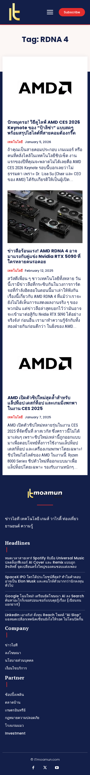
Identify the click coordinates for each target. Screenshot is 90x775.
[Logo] (14, 11)
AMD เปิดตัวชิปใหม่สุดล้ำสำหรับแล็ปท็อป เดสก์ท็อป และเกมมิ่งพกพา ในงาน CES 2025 (42, 403)
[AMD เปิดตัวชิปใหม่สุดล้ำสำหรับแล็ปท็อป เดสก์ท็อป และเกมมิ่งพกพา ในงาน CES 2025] (45, 363)
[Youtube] (57, 768)
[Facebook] (33, 768)
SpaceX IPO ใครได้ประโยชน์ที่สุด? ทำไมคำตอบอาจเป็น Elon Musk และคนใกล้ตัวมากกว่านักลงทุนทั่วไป (44, 581)
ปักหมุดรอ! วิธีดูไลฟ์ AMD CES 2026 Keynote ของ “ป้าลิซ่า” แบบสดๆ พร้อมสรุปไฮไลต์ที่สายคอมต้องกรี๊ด (44, 127)
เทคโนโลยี (15, 142)
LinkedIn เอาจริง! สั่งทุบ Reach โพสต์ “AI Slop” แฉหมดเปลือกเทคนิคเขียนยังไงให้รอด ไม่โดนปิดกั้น (44, 617)
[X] (45, 768)
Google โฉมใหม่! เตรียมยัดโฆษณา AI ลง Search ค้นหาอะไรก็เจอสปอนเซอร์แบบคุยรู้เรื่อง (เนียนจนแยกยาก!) (44, 600)
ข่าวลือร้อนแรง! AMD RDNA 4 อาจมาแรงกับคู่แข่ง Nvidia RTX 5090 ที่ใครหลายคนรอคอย (44, 256)
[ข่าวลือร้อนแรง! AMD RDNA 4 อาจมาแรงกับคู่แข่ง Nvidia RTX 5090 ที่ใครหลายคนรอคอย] (45, 216)
